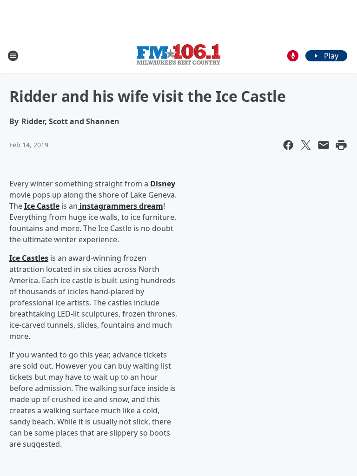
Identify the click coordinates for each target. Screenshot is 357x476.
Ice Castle (42, 206)
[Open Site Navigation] (13, 55)
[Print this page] (341, 145)
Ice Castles (28, 258)
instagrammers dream (120, 206)
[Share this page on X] (305, 145)
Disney (162, 183)
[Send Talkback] (292, 55)
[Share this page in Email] (323, 145)
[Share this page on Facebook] (288, 145)
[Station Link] (178, 55)
